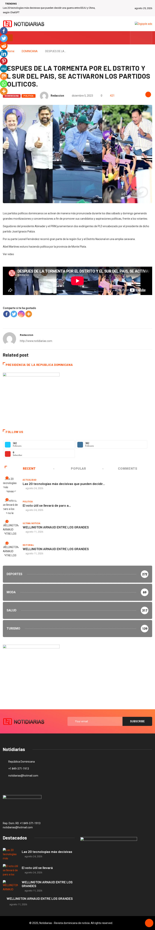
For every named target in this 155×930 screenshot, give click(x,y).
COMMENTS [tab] (127, 468)
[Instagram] (21, 314)
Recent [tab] (29, 468)
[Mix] (4, 76)
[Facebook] (6, 314)
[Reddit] (4, 46)
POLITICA (28, 96)
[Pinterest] (4, 61)
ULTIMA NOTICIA (31, 523)
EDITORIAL (28, 545)
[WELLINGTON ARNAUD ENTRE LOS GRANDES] (10, 886)
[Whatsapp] (4, 84)
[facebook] (135, 37)
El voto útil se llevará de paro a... (47, 505)
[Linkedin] (4, 53)
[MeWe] (4, 68)
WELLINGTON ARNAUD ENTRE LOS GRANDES (56, 527)
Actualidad (29, 480)
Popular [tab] (78, 468)
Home (10, 51)
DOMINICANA (30, 51)
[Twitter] (141, 37)
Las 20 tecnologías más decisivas (47, 851)
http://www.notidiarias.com (36, 340)
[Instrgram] (147, 37)
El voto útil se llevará (37, 868)
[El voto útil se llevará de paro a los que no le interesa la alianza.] (10, 870)
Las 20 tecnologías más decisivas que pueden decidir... (64, 484)
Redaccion (57, 95)
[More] (28, 314)
